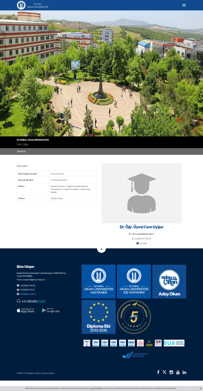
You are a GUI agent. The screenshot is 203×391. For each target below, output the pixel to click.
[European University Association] (174, 343)
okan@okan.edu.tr (28, 294)
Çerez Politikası (96, 388)
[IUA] (158, 343)
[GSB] (140, 343)
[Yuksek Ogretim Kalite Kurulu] (134, 317)
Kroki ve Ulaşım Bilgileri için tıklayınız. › (31, 279)
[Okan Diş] (134, 282)
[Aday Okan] (169, 282)
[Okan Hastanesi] (99, 282)
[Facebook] (158, 372)
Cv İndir (143, 243)
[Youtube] (178, 372)
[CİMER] (149, 343)
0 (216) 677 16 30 (142, 238)
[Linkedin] (184, 372)
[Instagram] (171, 372)
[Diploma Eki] (99, 317)
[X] (164, 371)
